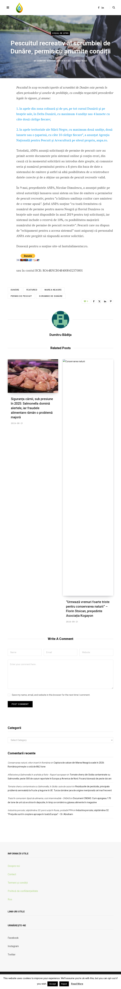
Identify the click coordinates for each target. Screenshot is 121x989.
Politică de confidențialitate (23, 891)
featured (31, 290)
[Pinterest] (110, 301)
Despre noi (14, 865)
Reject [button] (64, 984)
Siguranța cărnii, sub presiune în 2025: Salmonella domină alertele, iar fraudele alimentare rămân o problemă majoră (32, 408)
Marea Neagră (53, 290)
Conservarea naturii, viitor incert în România (29, 762)
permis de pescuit (21, 296)
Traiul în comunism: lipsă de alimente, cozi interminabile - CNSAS (39, 798)
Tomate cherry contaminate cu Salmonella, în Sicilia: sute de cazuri (40, 786)
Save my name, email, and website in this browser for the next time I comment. (51, 695)
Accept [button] (52, 984)
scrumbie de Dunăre (51, 296)
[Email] (5, 130)
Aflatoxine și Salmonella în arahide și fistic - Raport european (37, 774)
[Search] (112, 7)
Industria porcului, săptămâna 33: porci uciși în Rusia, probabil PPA (40, 810)
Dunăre (15, 290)
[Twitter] (5, 105)
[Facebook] (5, 96)
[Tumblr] (5, 121)
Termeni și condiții (18, 882)
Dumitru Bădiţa (46, 61)
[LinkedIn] (5, 113)
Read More (77, 983)
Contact (12, 874)
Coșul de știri (60, 33)
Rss (10, 899)
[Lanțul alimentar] (19, 7)
